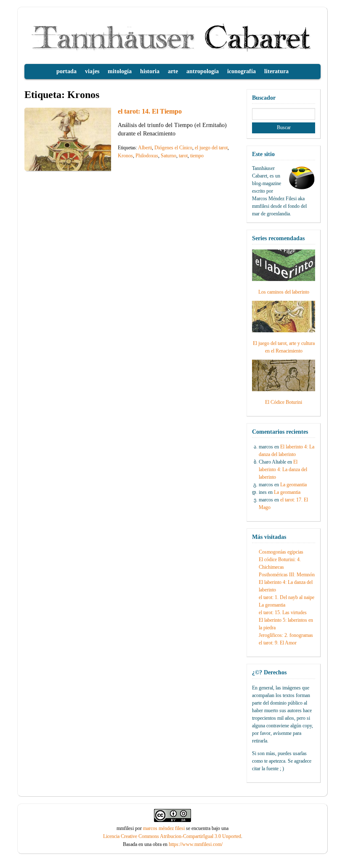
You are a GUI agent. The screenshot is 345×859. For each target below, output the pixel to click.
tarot (183, 156)
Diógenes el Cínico (173, 148)
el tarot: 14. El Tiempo (150, 111)
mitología (120, 71)
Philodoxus (146, 156)
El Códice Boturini (283, 402)
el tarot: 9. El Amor (278, 643)
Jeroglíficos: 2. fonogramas (286, 635)
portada (66, 71)
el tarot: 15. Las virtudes (283, 612)
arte (173, 71)
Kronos (125, 156)
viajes (92, 71)
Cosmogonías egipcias (281, 552)
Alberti (145, 148)
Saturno (168, 156)
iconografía (241, 71)
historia (149, 71)
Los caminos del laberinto (283, 292)
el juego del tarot (211, 148)
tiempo (197, 156)
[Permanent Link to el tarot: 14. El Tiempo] (87, 168)
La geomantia (293, 485)
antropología (202, 71)
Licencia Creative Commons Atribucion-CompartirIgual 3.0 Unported (172, 836)
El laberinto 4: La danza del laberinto (283, 469)
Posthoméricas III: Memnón (287, 575)
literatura (276, 71)
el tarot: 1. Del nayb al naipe (286, 597)
